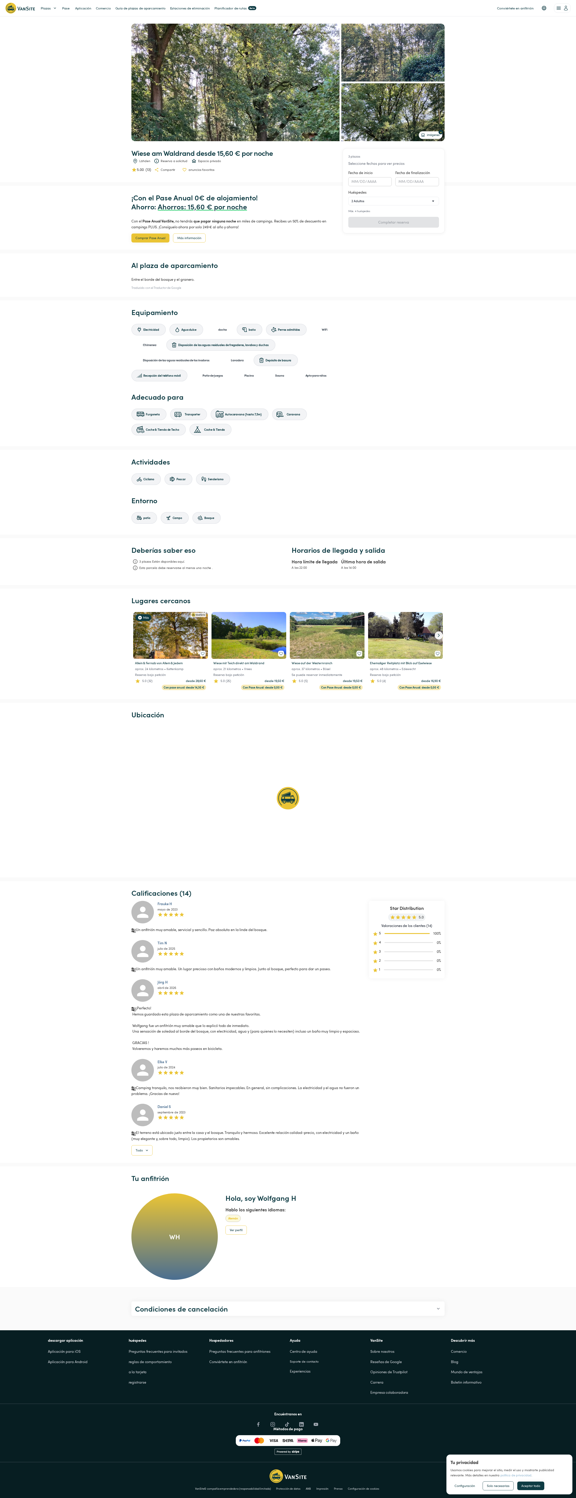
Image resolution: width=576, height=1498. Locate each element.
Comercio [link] (103, 8)
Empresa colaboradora (389, 1392)
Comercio (458, 1351)
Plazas (46, 8)
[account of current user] (562, 8)
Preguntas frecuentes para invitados (158, 1351)
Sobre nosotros (382, 1351)
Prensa (338, 1488)
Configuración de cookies (363, 1488)
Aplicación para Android (68, 1361)
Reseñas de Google (386, 1361)
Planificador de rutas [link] (234, 8)
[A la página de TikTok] (286, 1423)
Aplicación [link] (83, 8)
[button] (544, 8)
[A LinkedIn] (301, 1423)
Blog (454, 1361)
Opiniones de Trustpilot (388, 1371)
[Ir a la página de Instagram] (272, 1423)
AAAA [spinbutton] (372, 181)
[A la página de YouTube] (315, 1423)
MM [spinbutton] (354, 181)
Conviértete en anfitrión (228, 1361)
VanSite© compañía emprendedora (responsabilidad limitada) (233, 1488)
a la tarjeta (138, 1371)
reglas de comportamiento (150, 1361)
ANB (308, 1488)
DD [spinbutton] (362, 181)
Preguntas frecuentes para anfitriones (239, 1351)
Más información (189, 238)
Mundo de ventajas (466, 1371)
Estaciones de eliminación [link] (190, 8)
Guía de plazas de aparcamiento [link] (140, 8)
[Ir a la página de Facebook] (258, 1423)
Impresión (322, 1488)
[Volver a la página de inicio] (20, 8)
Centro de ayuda (303, 1351)
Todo (139, 1150)
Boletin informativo (466, 1382)
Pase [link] (66, 8)
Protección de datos (288, 1488)
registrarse (137, 1382)
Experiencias (300, 1371)
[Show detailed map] (288, 798)
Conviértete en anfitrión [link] (515, 8)
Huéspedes (357, 192)
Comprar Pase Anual (150, 238)
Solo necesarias (498, 1486)
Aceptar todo (530, 1486)
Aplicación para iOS (64, 1351)
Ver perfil (236, 1230)
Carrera (376, 1382)
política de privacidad (516, 1475)
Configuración (464, 1486)
